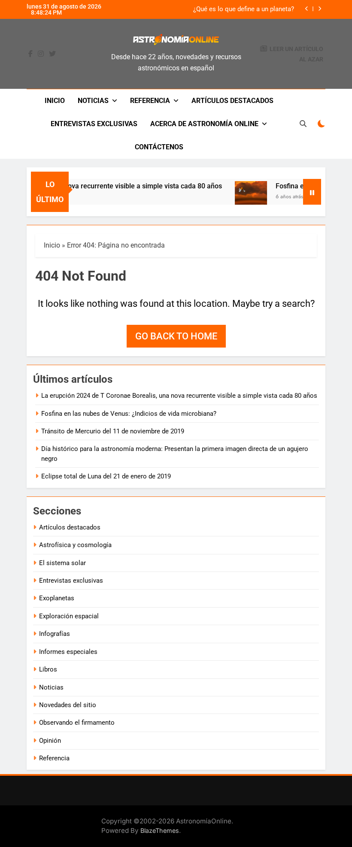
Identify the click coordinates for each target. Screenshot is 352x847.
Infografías (54, 634)
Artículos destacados (232, 101)
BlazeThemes (159, 830)
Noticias (93, 101)
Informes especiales (68, 652)
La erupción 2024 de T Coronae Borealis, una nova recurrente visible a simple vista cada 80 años (179, 395)
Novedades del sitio (67, 705)
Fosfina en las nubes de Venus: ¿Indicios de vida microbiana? (128, 413)
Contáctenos (159, 147)
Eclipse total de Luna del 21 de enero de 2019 (106, 476)
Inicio (55, 101)
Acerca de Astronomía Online (204, 124)
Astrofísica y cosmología (75, 545)
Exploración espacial (69, 616)
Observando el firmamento (77, 722)
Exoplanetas (56, 598)
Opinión (50, 740)
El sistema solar (62, 563)
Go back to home (176, 336)
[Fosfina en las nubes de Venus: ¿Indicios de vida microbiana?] (245, 197)
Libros (48, 669)
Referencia (150, 101)
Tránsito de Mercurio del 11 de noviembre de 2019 (112, 431)
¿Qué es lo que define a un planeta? (243, 9)
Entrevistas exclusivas (94, 124)
